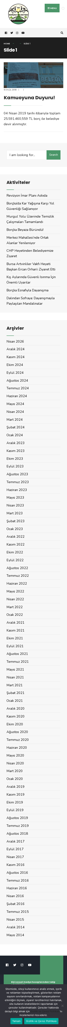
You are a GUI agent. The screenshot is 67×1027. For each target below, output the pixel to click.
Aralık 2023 (16, 443)
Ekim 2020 (15, 724)
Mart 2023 (15, 513)
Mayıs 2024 (15, 404)
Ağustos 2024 (17, 380)
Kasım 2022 (16, 544)
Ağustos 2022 (17, 568)
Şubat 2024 (16, 427)
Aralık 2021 (16, 622)
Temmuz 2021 (18, 661)
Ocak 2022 (15, 614)
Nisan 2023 (15, 505)
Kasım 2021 (16, 630)
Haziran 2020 (17, 747)
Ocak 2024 (15, 435)
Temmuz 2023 (18, 482)
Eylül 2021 (15, 646)
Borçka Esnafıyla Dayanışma (27, 290)
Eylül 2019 (15, 810)
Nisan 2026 (15, 341)
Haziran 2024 (17, 396)
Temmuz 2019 (18, 825)
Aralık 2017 (16, 841)
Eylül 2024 (15, 372)
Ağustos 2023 (17, 474)
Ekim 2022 (15, 552)
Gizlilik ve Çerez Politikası (45, 1011)
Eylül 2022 (15, 560)
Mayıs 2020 (15, 755)
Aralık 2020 (16, 708)
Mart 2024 (15, 419)
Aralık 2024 (16, 349)
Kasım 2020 (16, 716)
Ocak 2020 (15, 779)
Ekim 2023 (15, 458)
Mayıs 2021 (15, 669)
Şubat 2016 (16, 904)
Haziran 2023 (17, 490)
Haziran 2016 (17, 888)
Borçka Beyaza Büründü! (25, 229)
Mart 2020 (15, 771)
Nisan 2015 (15, 919)
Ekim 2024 (15, 365)
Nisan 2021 (15, 677)
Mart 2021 (15, 685)
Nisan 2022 (15, 599)
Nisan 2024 (15, 411)
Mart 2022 (15, 607)
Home (7, 43)
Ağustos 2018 (17, 833)
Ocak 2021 (15, 700)
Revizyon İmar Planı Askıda (27, 195)
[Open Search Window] (61, 33)
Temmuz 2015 (18, 911)
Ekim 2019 (15, 802)
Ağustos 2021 (17, 654)
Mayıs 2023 (15, 497)
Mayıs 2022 (15, 591)
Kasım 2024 (16, 357)
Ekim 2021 (15, 638)
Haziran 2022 (17, 583)
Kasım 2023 (16, 451)
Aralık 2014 (16, 927)
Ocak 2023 (15, 529)
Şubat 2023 (16, 521)
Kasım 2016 (16, 865)
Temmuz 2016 (18, 880)
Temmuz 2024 (18, 388)
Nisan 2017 (15, 857)
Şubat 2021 (16, 693)
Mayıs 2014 (15, 935)
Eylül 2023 (15, 466)
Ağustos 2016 (17, 872)
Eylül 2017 (15, 849)
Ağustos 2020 (17, 732)
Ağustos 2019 (17, 818)
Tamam (16, 1021)
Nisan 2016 (15, 896)
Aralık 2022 (16, 536)
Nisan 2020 (15, 763)
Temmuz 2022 (18, 575)
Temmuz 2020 (18, 739)
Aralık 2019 (16, 786)
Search (53, 155)
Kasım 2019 (16, 794)
